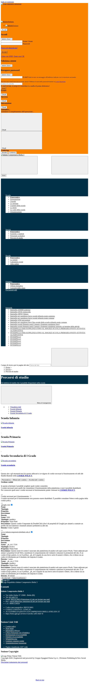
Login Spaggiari (60, 81)
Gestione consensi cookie (15, 641)
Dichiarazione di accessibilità (16, 635)
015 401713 (13, 597)
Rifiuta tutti (20, 480)
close (3, 175)
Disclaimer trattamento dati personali (14, 662)
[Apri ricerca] (69, 165)
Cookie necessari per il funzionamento (15, 496)
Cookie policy (11, 626)
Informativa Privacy (13, 631)
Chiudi (4, 95)
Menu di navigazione (44, 403)
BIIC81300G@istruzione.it (30, 599)
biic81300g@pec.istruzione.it (30, 601)
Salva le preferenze (18, 578)
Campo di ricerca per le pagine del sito (15, 365)
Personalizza (6, 480)
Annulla (4, 153)
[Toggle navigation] (19, 165)
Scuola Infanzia (16, 409)
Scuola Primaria (16, 411)
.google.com (5, 505)
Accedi (4, 30)
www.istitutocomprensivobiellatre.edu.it (15, 532)
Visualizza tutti (15, 407)
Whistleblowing (11, 639)
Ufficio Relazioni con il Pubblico (18, 633)
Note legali (10, 629)
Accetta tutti (36, 480)
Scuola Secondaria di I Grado (21, 413)
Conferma (12, 153)
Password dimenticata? (9, 48)
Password (26, 44)
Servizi (8, 369)
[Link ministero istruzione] (11, 4)
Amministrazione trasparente (16, 643)
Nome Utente (28, 41)
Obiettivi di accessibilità (14, 637)
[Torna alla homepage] (44, 155)
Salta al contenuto (7, 2)
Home (8, 367)
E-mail (25, 77)
